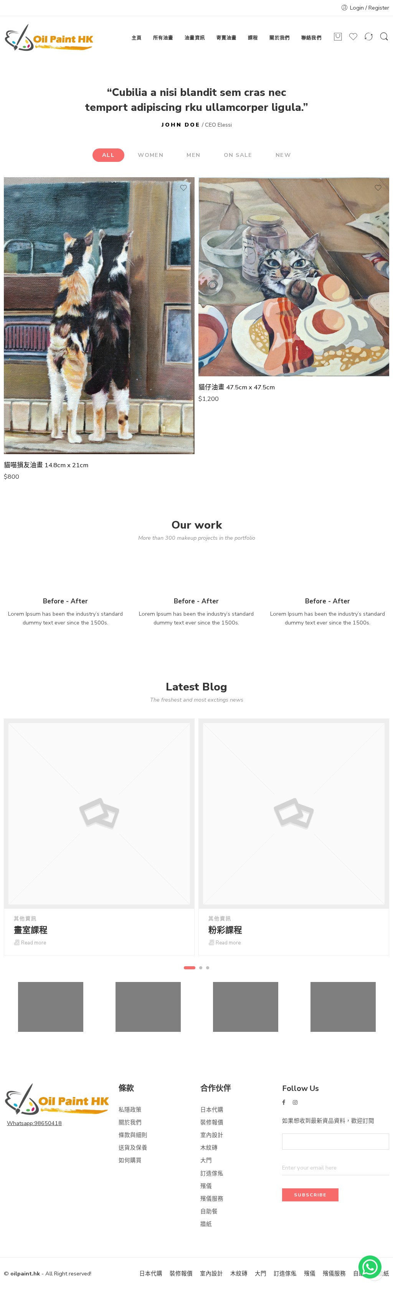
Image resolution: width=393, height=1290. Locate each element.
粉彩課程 (225, 930)
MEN (193, 155)
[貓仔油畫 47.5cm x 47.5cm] (293, 276)
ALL (108, 155)
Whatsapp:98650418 (34, 1123)
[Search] (384, 40)
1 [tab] (190, 967)
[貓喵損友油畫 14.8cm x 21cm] (99, 316)
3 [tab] (207, 967)
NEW (283, 155)
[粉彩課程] (294, 814)
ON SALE (238, 155)
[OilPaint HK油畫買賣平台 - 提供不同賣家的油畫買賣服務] (49, 38)
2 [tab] (201, 967)
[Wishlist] (353, 39)
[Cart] (338, 39)
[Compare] (368, 39)
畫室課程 (31, 930)
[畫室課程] (99, 814)
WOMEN (150, 155)
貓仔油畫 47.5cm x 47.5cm (236, 387)
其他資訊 (25, 918)
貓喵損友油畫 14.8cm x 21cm (46, 465)
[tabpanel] (99, 837)
